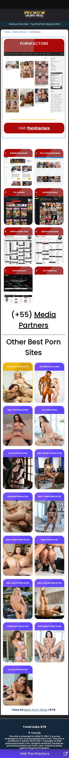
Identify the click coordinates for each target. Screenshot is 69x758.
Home (7, 32)
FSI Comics (19, 192)
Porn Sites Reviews (50, 153)
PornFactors (38, 128)
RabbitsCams (50, 192)
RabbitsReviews (19, 153)
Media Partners (20, 32)
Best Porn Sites (35, 710)
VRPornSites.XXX (19, 231)
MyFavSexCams (50, 231)
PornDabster (50, 270)
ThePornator (19, 270)
